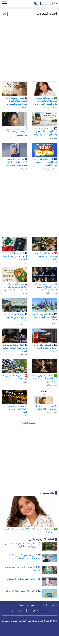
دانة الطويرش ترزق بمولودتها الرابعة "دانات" (16, 130)
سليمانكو (5, 621)
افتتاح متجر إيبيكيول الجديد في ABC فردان (46, 407)
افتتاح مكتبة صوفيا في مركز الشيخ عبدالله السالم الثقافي (15, 347)
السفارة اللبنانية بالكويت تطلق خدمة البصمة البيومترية (14, 256)
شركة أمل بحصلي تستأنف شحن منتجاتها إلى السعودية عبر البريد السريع (15, 286)
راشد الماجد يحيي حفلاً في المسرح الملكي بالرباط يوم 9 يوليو (44, 378)
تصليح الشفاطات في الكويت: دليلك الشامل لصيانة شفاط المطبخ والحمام (16, 100)
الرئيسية (53, 605)
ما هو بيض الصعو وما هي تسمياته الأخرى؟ (22, 568)
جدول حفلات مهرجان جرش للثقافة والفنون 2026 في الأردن (45, 286)
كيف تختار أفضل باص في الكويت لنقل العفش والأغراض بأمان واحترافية (45, 131)
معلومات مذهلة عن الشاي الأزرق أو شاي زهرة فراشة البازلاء (21, 545)
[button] (5, 14)
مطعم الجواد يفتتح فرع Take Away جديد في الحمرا (15, 409)
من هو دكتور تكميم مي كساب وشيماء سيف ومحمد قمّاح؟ (23, 557)
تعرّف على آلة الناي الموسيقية (22, 579)
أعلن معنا (35, 605)
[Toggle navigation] (4, 3)
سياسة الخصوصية (49, 610)
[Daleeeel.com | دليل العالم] (45, 3)
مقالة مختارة (48, 492)
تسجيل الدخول (19, 610)
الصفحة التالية (29, 422)
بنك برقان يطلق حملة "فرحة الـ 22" (23, 592)
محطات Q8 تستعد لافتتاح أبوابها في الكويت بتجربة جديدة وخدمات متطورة (16, 162)
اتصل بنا (34, 610)
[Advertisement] (29, 49)
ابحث (44, 605)
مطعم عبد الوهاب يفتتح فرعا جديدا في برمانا (14, 377)
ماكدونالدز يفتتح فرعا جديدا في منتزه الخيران (45, 346)
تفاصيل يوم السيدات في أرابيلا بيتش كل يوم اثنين (16, 317)
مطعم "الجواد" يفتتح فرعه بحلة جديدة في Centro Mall (46, 256)
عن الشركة (22, 605)
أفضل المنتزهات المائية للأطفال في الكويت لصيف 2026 (44, 317)
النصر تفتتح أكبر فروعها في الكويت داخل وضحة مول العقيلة (44, 162)
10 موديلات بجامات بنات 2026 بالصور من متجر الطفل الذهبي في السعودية (46, 100)
